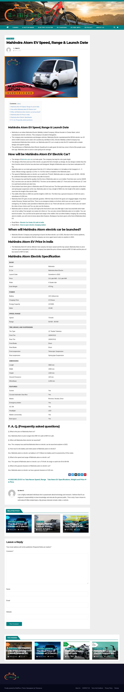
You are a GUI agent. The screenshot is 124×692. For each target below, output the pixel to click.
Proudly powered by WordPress (13, 688)
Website (9, 612)
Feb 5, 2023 (70, 656)
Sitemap (116, 688)
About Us (100, 27)
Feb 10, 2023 (42, 656)
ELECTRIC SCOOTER (13, 648)
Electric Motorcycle (71, 648)
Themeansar (38, 688)
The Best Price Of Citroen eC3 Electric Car (18, 526)
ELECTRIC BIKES (98, 648)
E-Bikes (15, 27)
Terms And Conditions (97, 688)
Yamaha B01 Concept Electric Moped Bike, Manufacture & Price (105, 653)
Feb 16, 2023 (13, 656)
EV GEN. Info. (76, 27)
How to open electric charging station (33, 225)
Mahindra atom (26, 159)
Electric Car (10, 38)
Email (8, 600)
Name (8, 589)
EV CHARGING (62, 27)
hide (19, 103)
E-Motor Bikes (28, 27)
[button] (114, 27)
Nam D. (17, 48)
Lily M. (21, 529)
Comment (10, 551)
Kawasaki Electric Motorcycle (74, 652)
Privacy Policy (109, 688)
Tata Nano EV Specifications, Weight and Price (66, 479)
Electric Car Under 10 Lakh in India (32, 222)
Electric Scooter (45, 27)
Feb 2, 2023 (99, 656)
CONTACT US (86, 688)
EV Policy (88, 27)
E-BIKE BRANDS (12, 521)
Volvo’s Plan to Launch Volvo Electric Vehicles (45, 526)
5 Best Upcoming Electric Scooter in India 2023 (17, 653)
